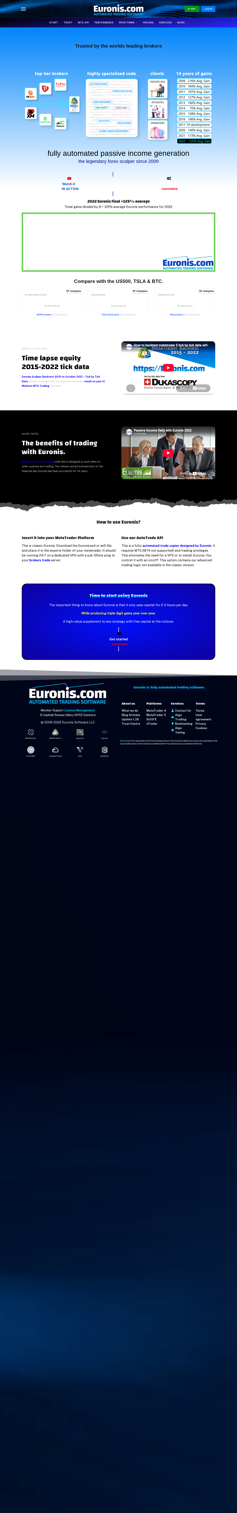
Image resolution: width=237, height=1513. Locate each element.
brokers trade (39, 560)
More (181, 22)
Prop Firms (127, 22)
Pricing (148, 22)
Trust (68, 22)
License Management (79, 710)
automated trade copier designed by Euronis (177, 546)
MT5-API (83, 22)
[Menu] (23, 9)
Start (192, 9)
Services (165, 22)
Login (208, 9)
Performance (104, 22)
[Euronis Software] (118, 9)
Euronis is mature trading (38, 461)
